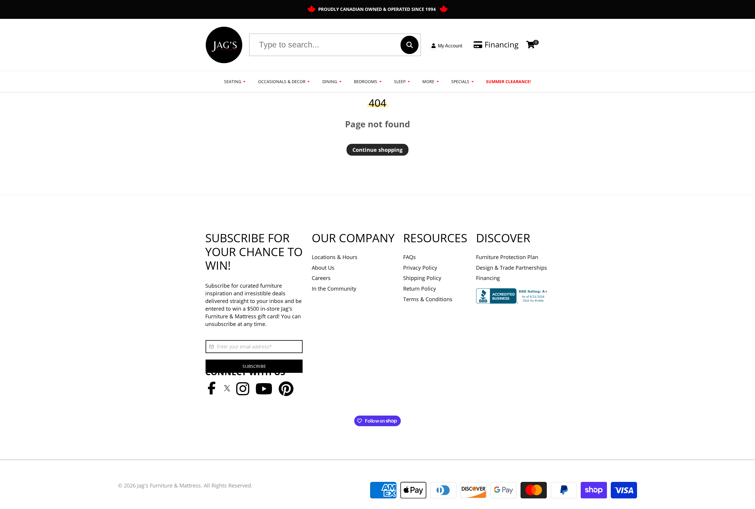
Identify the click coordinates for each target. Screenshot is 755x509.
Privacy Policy (420, 267)
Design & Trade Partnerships (511, 267)
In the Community (334, 288)
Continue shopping (377, 149)
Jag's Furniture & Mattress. (169, 485)
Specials (460, 81)
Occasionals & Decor (282, 81)
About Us (323, 267)
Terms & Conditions (427, 299)
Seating (232, 81)
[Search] (409, 45)
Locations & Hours (334, 257)
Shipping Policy (422, 278)
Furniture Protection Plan (507, 257)
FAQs (409, 257)
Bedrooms (365, 81)
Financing (501, 44)
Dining (329, 81)
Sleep (400, 81)
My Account (450, 45)
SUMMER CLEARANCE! (508, 81)
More (428, 81)
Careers (321, 278)
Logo (224, 45)
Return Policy (419, 288)
